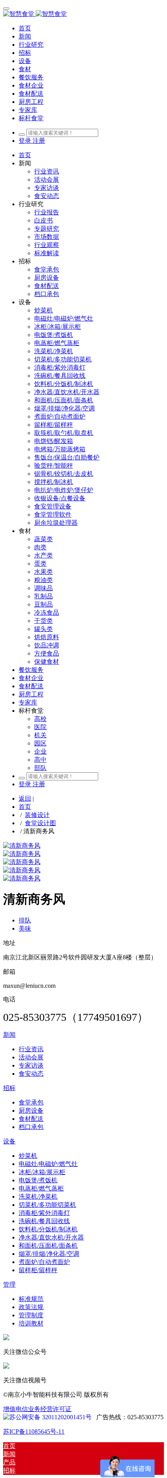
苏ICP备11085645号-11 (33, 1431)
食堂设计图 (40, 823)
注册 (39, 140)
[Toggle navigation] (6, 8)
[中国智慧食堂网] (83, 14)
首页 (25, 28)
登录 (26, 140)
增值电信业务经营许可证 (37, 1409)
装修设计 (37, 815)
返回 (25, 798)
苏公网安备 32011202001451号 (50, 1417)
